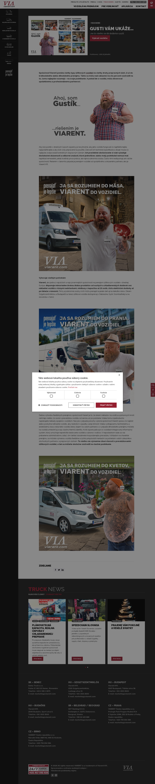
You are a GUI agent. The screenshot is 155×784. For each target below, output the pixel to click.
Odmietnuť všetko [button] (81, 405)
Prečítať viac (73, 387)
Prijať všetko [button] (106, 405)
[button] (50, 405)
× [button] (119, 375)
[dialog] (77, 392)
